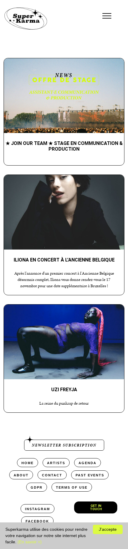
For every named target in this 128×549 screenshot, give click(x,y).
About (21, 475)
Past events (90, 475)
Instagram (37, 509)
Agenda (87, 463)
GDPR (37, 487)
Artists (56, 463)
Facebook (37, 521)
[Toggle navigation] (107, 16)
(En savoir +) (30, 541)
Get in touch (96, 507)
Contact (52, 475)
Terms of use (72, 487)
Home (27, 463)
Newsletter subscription (64, 445)
